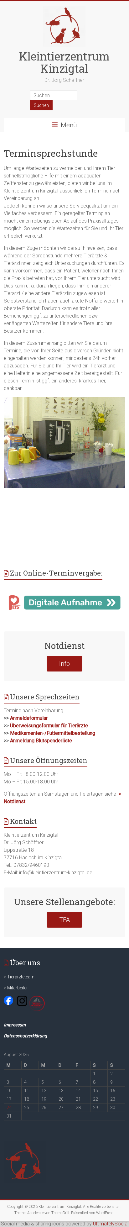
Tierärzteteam (20, 976)
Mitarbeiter (17, 987)
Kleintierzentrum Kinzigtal (64, 62)
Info (64, 663)
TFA (64, 920)
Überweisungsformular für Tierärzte (49, 726)
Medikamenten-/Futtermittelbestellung (52, 733)
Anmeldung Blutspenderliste (41, 741)
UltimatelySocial (110, 1224)
